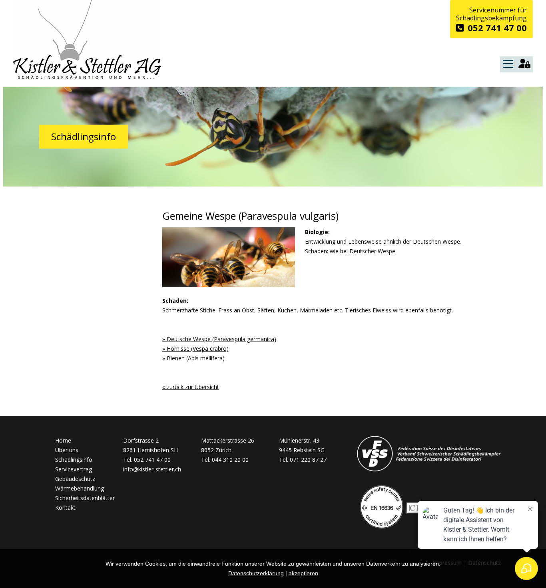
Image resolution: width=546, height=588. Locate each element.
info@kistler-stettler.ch (152, 469)
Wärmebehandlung (79, 488)
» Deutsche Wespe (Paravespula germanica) (219, 339)
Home (63, 440)
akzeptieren (303, 573)
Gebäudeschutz (75, 479)
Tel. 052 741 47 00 (147, 459)
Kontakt (65, 507)
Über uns (66, 450)
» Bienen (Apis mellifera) (193, 358)
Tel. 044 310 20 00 (225, 459)
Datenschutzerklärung (256, 573)
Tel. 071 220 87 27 (303, 459)
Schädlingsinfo (73, 459)
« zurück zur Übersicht (190, 387)
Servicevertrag (73, 469)
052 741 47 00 (497, 27)
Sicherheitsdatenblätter (85, 498)
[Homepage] (87, 78)
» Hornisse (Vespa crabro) (195, 348)
